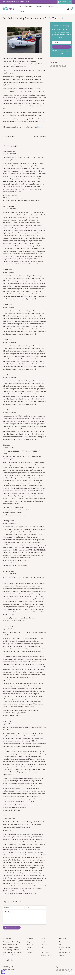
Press (42, 950)
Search (43, 942)
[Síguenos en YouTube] (60, 66)
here (40, 127)
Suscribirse (61, 47)
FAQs (60, 950)
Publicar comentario (11, 928)
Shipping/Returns (64, 952)
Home (61, 942)
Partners (30, 950)
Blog (42, 947)
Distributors (50, 6)
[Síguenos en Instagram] (54, 66)
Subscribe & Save (65, 2)
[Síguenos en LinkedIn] (65, 66)
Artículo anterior (9, 136)
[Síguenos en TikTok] (63, 66)
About (29, 947)
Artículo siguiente (39, 136)
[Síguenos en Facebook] (51, 66)
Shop (21, 6)
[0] (71, 9)
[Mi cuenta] (68, 9)
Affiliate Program (64, 947)
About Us (39, 6)
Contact (29, 952)
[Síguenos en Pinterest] (57, 66)
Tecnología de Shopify (9, 969)
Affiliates (22, 11)
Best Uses (28, 6)
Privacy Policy (45, 952)
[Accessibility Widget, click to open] (3, 972)
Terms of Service (46, 955)
